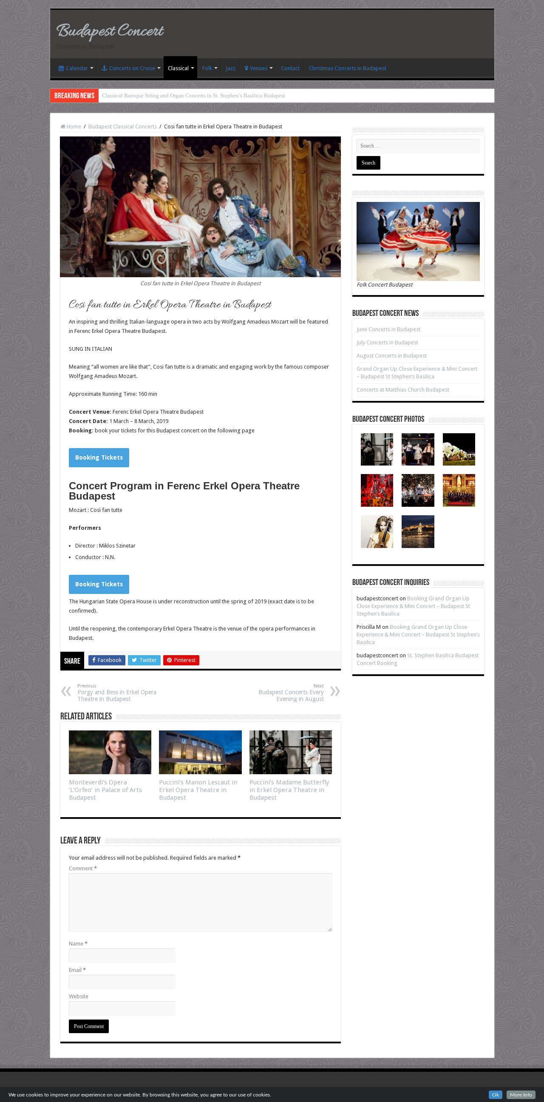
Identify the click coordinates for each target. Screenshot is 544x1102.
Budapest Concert (109, 31)
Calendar (77, 68)
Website (78, 996)
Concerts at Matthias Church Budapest (403, 389)
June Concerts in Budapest (388, 329)
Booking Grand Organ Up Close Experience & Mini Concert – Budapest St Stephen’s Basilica (413, 606)
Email (77, 970)
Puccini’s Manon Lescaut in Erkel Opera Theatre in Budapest (198, 789)
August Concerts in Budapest (392, 355)
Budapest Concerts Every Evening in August (291, 692)
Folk (207, 68)
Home (73, 126)
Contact (290, 68)
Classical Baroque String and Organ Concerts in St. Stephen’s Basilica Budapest (193, 95)
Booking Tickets (99, 457)
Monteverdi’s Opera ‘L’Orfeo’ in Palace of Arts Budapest (105, 789)
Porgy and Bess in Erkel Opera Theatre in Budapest (116, 692)
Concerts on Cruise (132, 68)
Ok (495, 1094)
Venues (258, 68)
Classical (178, 68)
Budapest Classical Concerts (122, 126)
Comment (83, 868)
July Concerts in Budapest (387, 342)
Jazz (230, 68)
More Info (521, 1094)
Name (78, 943)
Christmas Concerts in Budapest (347, 68)
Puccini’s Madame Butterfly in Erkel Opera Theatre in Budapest (289, 789)
